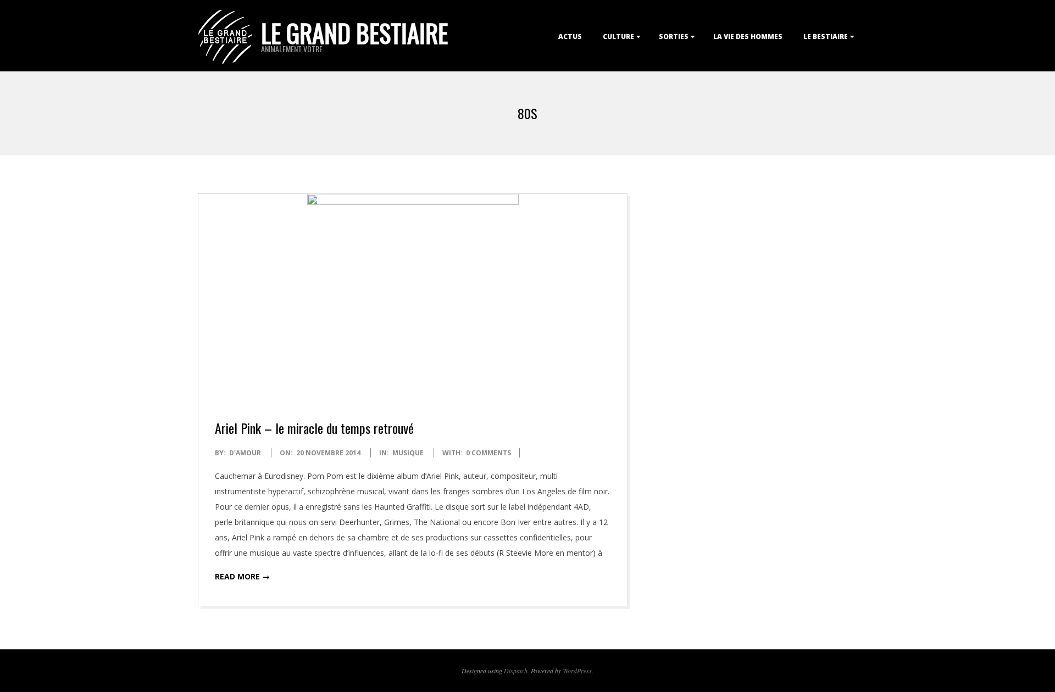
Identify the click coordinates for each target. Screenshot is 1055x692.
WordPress (577, 670)
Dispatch (516, 670)
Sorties (673, 36)
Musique (408, 452)
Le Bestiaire (825, 36)
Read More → (242, 576)
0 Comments (488, 452)
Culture (618, 36)
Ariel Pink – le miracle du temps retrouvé (314, 428)
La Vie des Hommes (747, 36)
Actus (570, 36)
